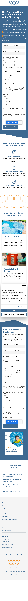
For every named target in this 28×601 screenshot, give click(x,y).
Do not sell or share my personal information (14, 314)
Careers (4, 527)
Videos (3, 508)
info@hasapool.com (8, 539)
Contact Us (5, 536)
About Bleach (5, 513)
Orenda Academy (6, 547)
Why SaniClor (5, 516)
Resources (5, 502)
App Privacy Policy (21, 572)
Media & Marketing (6, 530)
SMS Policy (13, 572)
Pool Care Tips (5, 511)
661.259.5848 (6, 541)
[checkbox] (14, 70)
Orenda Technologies (7, 544)
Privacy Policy (6, 571)
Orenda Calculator (6, 550)
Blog (3, 505)
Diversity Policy (14, 574)
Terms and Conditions (15, 571)
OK (14, 310)
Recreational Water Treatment (9, 519)
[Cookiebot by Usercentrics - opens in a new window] (21, 285)
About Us (4, 525)
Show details (21, 306)
